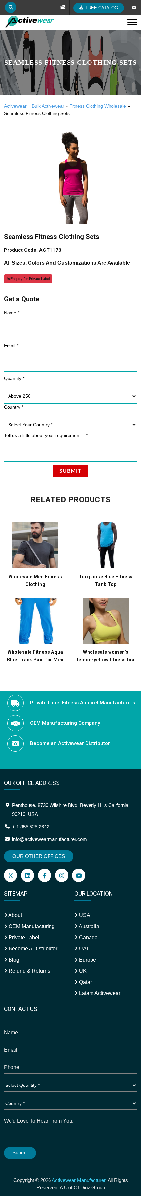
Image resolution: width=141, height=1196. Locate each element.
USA (84, 915)
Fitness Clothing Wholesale (98, 106)
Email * (11, 345)
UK (82, 971)
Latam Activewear (99, 993)
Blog (13, 960)
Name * (11, 312)
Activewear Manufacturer (78, 1180)
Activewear (15, 106)
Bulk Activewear (48, 106)
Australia (88, 926)
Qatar (85, 982)
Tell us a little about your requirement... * (46, 435)
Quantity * (14, 378)
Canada (88, 937)
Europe (87, 960)
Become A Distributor (32, 948)
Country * (13, 406)
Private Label (23, 937)
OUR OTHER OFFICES (38, 856)
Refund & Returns (28, 971)
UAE (84, 948)
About (14, 915)
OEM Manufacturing (31, 926)
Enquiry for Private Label (30, 279)
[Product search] (10, 7)
